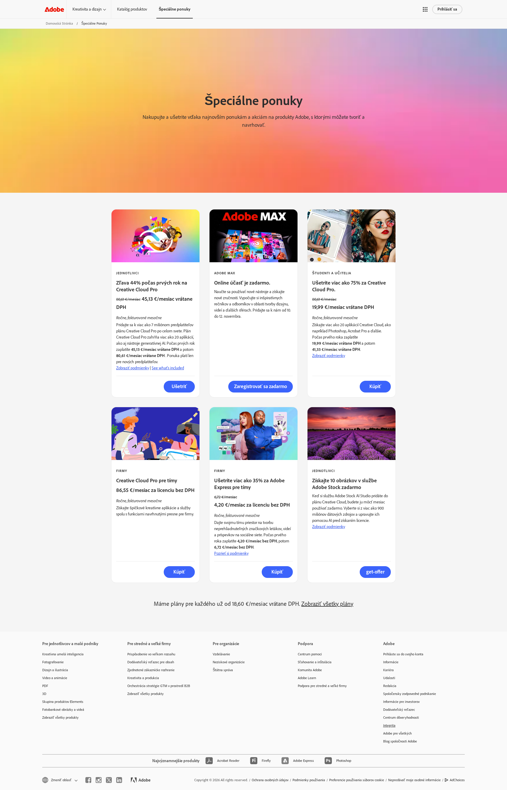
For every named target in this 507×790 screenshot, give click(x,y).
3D (44, 694)
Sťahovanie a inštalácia (315, 662)
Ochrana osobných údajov (270, 780)
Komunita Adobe (310, 670)
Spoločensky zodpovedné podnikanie (409, 694)
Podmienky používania (309, 780)
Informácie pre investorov (401, 702)
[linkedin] (119, 780)
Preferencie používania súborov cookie (356, 780)
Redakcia (389, 686)
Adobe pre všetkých (397, 733)
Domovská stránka (59, 23)
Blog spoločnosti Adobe (400, 741)
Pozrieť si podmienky (231, 553)
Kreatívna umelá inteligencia (63, 654)
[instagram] (99, 780)
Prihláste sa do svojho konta (403, 654)
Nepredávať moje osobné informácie (414, 780)
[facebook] (88, 780)
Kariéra (388, 670)
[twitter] (109, 780)
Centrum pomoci (310, 654)
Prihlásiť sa (447, 9)
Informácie (390, 662)
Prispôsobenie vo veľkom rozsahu (151, 654)
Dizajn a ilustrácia (55, 670)
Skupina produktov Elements (62, 702)
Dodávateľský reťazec (399, 710)
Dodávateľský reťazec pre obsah (150, 662)
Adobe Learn (307, 678)
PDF (45, 686)
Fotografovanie (53, 662)
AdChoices (457, 780)
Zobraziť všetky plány (327, 603)
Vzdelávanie (221, 654)
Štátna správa (223, 670)
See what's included (168, 368)
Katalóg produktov (132, 9)
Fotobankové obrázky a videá (63, 710)
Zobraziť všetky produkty (60, 717)
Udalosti (389, 678)
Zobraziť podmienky (132, 368)
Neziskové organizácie (229, 662)
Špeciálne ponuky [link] (174, 9)
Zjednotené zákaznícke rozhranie (151, 670)
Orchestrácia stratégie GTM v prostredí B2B (158, 686)
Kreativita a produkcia (143, 678)
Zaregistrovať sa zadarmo (260, 386)
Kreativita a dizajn (87, 9)
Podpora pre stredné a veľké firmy (322, 686)
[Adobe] (54, 9)
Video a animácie (54, 678)
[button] (425, 9)
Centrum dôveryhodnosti (401, 717)
